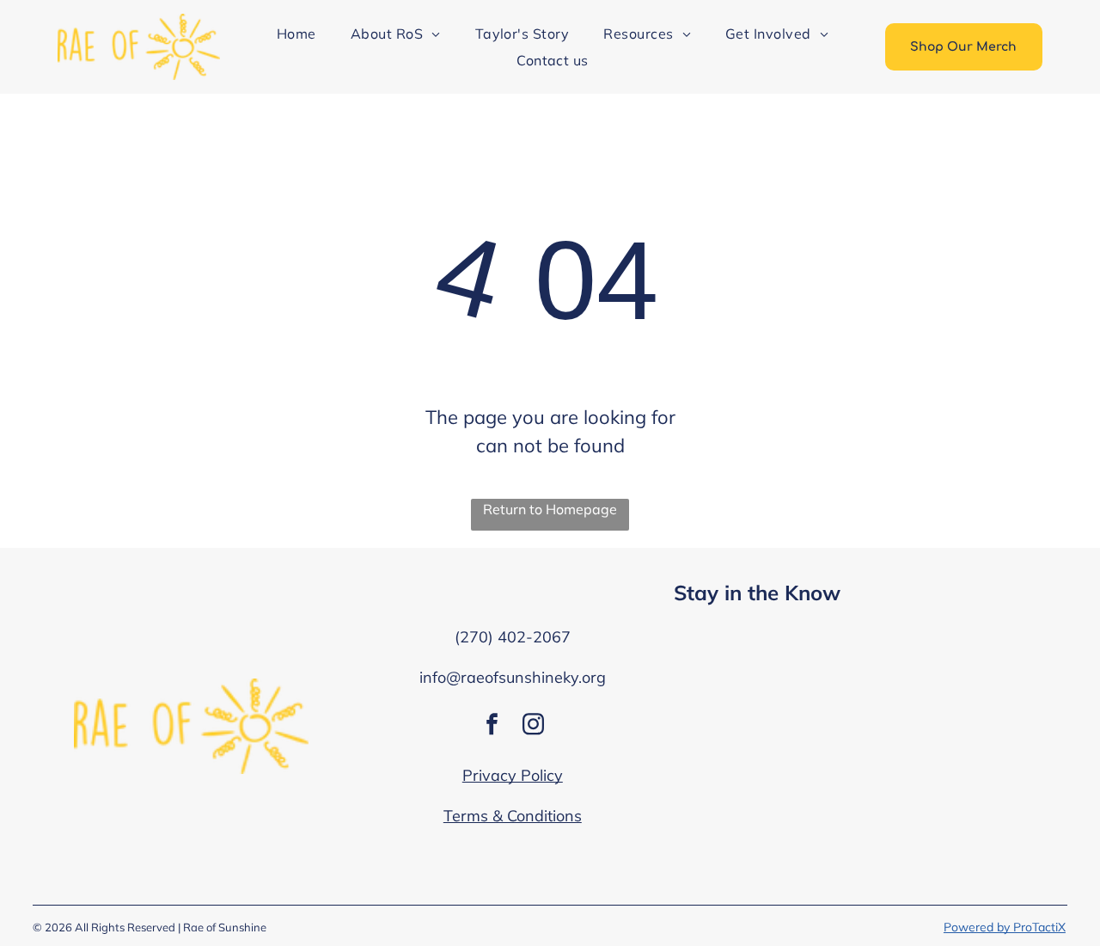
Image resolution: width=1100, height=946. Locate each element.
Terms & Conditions (512, 816)
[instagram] (532, 726)
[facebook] (491, 726)
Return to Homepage (550, 509)
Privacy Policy (512, 775)
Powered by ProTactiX (1005, 927)
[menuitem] (296, 33)
